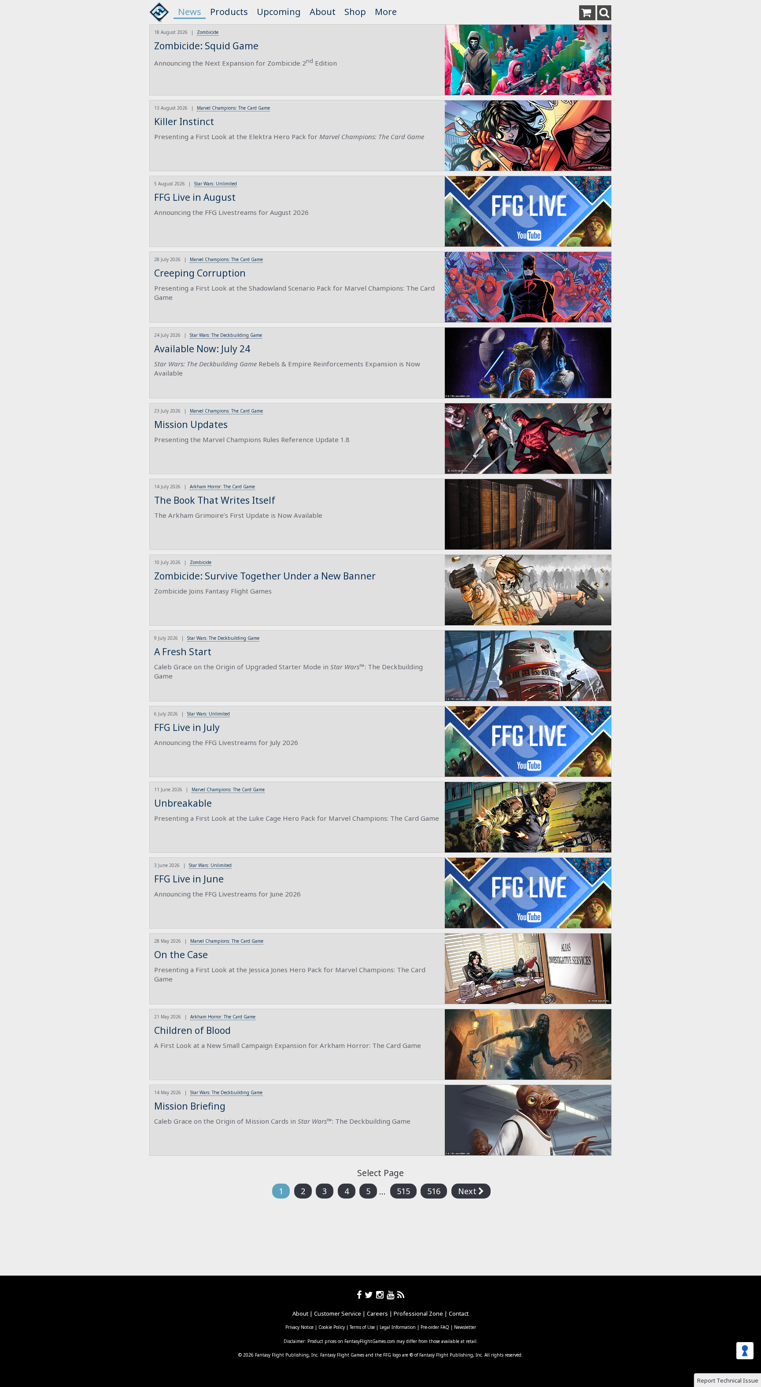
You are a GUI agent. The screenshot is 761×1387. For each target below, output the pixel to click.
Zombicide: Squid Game (206, 46)
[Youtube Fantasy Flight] (392, 1295)
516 (433, 1191)
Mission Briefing (189, 1106)
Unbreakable (183, 803)
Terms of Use (362, 1327)
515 (403, 1191)
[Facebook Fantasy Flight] (361, 1295)
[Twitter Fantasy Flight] (370, 1295)
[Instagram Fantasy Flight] (381, 1295)
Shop (355, 12)
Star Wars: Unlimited (215, 184)
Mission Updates (191, 424)
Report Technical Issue (727, 1380)
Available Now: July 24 (202, 349)
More (386, 12)
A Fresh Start (182, 652)
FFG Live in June (189, 879)
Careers (377, 1313)
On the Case (181, 954)
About (323, 12)
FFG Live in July (187, 727)
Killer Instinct (184, 121)
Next (467, 1191)
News (189, 12)
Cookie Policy (331, 1327)
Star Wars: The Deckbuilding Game (226, 335)
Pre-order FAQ (435, 1327)
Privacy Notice (299, 1327)
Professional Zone (418, 1313)
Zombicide (207, 32)
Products (229, 12)
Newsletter (465, 1327)
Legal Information (398, 1327)
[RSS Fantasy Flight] (401, 1295)
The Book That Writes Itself (214, 500)
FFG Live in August (195, 197)
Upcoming (279, 12)
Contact (459, 1313)
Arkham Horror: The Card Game (222, 486)
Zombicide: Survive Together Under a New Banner (265, 576)
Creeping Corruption (200, 273)
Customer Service (337, 1313)
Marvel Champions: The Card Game (233, 108)
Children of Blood (192, 1030)
